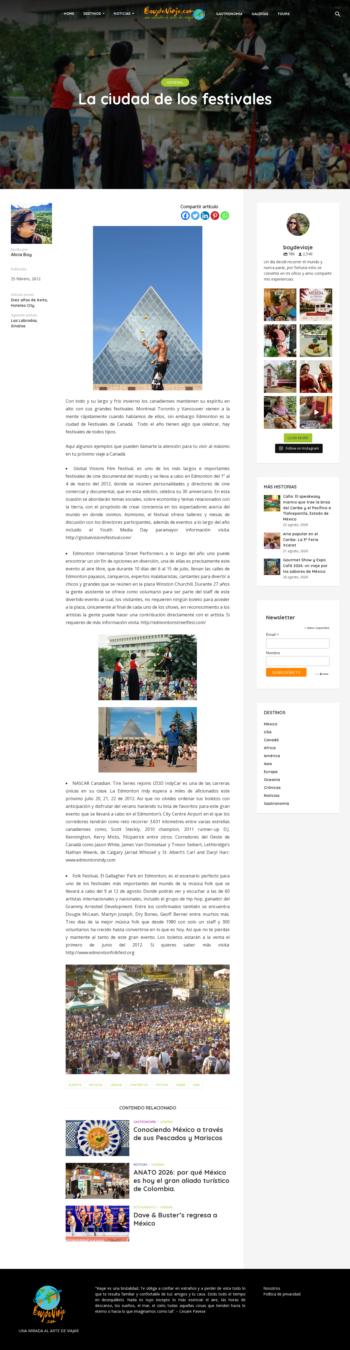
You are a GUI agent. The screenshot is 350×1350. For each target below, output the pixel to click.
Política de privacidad (282, 1294)
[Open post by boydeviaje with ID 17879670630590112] (280, 340)
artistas (96, 1085)
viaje (196, 1085)
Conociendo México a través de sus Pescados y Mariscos (178, 1133)
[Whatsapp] (224, 215)
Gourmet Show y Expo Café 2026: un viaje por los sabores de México (305, 565)
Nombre (273, 653)
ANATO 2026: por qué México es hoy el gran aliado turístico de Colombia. (181, 1180)
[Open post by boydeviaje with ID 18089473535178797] (280, 376)
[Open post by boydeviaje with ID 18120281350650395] (316, 340)
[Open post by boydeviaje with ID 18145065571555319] (280, 304)
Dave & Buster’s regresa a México (175, 1219)
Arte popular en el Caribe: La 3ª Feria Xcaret (300, 539)
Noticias (122, 13)
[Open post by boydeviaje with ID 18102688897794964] (280, 412)
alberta (75, 1085)
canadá (116, 1085)
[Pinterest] (215, 215)
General (175, 82)
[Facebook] (185, 215)
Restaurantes (144, 1207)
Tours (284, 14)
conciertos (138, 1085)
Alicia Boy (21, 254)
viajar (180, 1085)
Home (69, 13)
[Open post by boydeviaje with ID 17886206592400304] (316, 412)
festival (162, 1085)
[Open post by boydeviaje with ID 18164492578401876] (316, 376)
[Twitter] (195, 215)
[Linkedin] (205, 215)
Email (272, 634)
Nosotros (271, 1288)
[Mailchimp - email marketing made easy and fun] (321, 673)
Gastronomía (229, 14)
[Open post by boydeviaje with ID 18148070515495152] (316, 304)
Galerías (260, 14)
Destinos (92, 13)
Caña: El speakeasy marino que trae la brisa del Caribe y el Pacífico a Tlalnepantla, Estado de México (307, 507)
